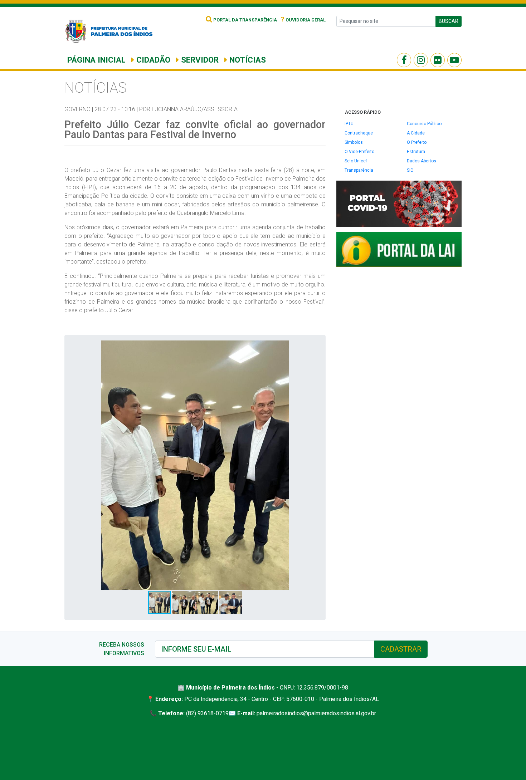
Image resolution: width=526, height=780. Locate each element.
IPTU (349, 123)
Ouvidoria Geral (303, 20)
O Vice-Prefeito (359, 151)
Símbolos (354, 142)
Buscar (448, 21)
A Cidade (416, 133)
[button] (313, 347)
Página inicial (96, 59)
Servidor (199, 59)
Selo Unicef (356, 160)
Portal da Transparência (244, 20)
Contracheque (359, 133)
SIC (410, 170)
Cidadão (152, 59)
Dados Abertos (421, 160)
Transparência (359, 170)
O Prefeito (417, 142)
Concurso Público (424, 123)
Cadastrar (401, 649)
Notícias (246, 59)
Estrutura (416, 151)
